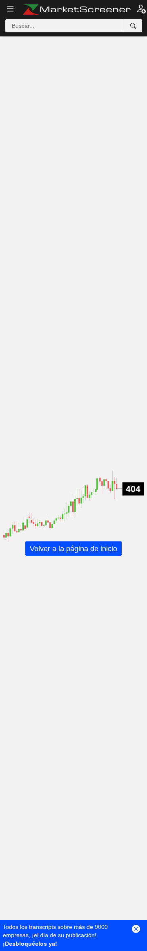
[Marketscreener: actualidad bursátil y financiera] (76, 9)
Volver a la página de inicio (73, 549)
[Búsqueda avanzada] (133, 25)
